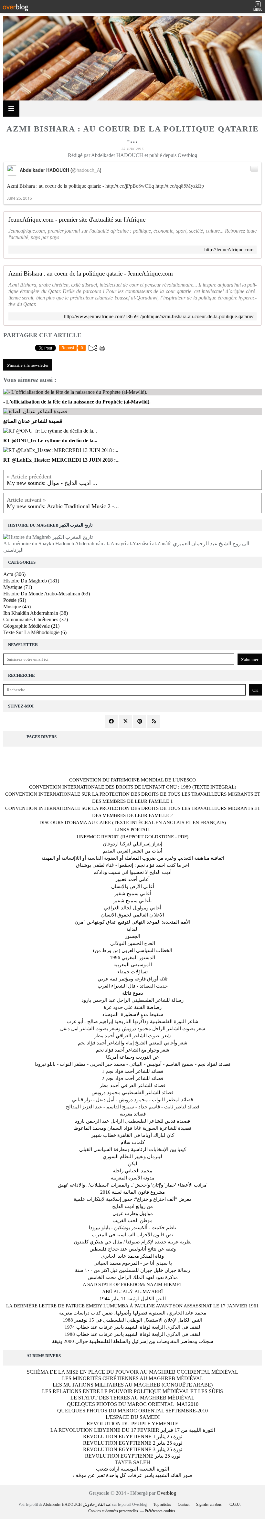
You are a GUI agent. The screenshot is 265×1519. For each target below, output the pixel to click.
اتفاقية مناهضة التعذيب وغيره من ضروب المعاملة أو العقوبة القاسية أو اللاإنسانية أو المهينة (132, 858)
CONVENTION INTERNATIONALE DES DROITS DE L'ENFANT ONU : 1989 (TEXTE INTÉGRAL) (132, 787)
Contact (183, 1504)
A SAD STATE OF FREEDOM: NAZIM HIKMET (132, 1284)
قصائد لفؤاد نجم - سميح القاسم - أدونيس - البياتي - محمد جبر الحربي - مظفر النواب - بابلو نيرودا (132, 1064)
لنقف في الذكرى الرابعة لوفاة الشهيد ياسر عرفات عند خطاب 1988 (132, 1334)
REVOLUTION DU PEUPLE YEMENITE (132, 1423)
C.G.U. (235, 1504)
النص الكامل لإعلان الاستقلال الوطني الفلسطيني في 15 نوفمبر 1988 (132, 1320)
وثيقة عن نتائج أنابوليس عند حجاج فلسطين (133, 1249)
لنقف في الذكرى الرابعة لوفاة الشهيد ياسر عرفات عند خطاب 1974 (132, 1327)
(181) (31, 580)
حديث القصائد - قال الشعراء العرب (133, 986)
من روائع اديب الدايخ (132, 1206)
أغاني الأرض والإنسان (132, 886)
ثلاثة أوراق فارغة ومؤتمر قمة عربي (132, 978)
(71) (17, 587)
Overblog (166, 1493)
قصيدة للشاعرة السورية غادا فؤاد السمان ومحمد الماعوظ (132, 1128)
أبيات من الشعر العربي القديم (132, 851)
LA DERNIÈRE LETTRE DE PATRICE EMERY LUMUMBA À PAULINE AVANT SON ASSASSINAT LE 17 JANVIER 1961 (132, 1305)
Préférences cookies (160, 1511)
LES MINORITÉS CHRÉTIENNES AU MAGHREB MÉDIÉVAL (132, 1378)
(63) (46, 593)
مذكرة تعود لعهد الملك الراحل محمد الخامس (133, 1277)
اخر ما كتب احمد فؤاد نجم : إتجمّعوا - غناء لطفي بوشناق (132, 865)
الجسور (132, 936)
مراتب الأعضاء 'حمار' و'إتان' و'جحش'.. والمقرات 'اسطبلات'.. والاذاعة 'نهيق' (132, 1185)
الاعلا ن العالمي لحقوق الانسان (132, 914)
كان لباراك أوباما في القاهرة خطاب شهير (132, 1135)
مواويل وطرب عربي (132, 1213)
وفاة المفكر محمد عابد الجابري (132, 1256)
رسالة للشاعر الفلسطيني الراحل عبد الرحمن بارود (132, 1000)
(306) (14, 574)
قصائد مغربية (133, 1113)
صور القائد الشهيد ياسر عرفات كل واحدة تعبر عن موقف (132, 1475)
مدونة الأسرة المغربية (132, 1177)
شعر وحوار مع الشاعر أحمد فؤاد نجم (132, 1050)
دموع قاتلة (132, 993)
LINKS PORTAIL (132, 829)
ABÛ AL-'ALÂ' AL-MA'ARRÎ (132, 1291)
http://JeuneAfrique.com (228, 249)
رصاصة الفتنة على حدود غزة (133, 1007)
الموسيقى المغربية (132, 964)
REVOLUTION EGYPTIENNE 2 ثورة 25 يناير (132, 1443)
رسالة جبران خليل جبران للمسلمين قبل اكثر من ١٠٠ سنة (132, 1270)
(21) (31, 626)
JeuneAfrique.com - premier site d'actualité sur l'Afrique (76, 219)
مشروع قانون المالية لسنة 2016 (132, 1192)
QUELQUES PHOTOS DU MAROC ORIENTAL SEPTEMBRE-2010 (132, 1410)
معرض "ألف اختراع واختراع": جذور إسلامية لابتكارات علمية (133, 1199)
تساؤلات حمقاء (132, 971)
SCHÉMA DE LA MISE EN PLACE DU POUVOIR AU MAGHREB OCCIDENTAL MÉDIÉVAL (132, 1372)
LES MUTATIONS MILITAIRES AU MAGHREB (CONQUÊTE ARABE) (133, 1385)
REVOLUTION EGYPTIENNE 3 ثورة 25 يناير (132, 1449)
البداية (132, 929)
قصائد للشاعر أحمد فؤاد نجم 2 (132, 1078)
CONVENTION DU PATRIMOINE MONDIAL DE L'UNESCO (132, 779)
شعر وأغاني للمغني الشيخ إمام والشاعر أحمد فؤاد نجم (132, 1042)
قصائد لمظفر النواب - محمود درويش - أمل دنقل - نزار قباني (132, 1099)
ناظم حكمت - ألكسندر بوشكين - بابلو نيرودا (132, 1227)
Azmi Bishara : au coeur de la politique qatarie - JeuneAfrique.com (90, 273)
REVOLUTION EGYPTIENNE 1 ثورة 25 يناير (132, 1436)
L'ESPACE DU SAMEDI (133, 1417)
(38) (35, 613)
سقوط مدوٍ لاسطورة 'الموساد (132, 1014)
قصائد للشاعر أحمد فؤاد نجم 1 (132, 1071)
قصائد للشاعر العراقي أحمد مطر (132, 1085)
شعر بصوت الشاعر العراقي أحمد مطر (132, 1035)
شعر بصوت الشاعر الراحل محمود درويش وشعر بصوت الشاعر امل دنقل (132, 1028)
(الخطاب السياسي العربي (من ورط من (132, 950)
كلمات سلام (133, 1142)
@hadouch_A (86, 170)
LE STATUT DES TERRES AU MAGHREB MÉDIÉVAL (132, 1397)
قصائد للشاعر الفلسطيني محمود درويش (132, 1092)
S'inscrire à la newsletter (27, 365)
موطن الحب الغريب (132, 1220)
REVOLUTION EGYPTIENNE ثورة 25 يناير (132, 1456)
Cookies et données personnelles (113, 1511)
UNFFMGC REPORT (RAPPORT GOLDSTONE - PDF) (132, 836)
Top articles (162, 1504)
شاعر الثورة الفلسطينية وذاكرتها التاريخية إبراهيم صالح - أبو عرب (132, 1021)
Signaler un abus (209, 1504)
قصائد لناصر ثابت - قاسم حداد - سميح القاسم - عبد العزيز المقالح (132, 1106)
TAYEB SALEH (132, 1462)
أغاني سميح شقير (132, 893)
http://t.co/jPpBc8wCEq (129, 185)
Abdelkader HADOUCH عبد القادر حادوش (77, 1504)
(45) (17, 606)
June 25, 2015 (19, 198)
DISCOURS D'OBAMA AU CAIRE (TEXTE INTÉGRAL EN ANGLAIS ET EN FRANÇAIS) (132, 822)
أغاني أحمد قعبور (132, 879)
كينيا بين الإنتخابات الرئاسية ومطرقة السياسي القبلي (132, 1149)
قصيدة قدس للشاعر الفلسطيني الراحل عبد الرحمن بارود (132, 1121)
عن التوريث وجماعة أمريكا (132, 1057)
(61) (14, 600)
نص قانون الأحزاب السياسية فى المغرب (132, 1234)
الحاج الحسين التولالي (132, 943)
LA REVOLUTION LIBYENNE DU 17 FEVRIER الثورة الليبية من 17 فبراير (132, 1430)
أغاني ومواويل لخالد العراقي (132, 907)
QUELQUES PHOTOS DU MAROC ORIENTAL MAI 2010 (132, 1404)
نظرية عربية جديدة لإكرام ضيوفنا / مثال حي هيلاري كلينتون (133, 1241)
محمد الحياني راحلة (132, 1170)
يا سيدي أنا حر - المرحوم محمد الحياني (132, 1263)
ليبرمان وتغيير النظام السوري (132, 1156)
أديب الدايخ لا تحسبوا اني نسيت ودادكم (132, 872)
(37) (35, 619)
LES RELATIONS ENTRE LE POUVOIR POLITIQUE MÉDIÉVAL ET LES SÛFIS (132, 1391)
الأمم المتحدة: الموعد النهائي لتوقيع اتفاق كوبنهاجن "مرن (132, 922)
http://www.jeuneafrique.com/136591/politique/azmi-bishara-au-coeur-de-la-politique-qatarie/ (158, 316)
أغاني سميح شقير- (132, 900)
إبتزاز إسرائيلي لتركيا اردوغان (132, 843)
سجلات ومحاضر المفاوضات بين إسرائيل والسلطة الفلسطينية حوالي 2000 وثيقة (132, 1341)
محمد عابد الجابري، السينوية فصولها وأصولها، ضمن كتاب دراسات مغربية (132, 1312)
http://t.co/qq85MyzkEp (179, 185)
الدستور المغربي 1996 (132, 957)
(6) (35, 632)
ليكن (132, 1163)
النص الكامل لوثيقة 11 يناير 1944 (133, 1298)
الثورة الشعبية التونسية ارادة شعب (132, 1469)
